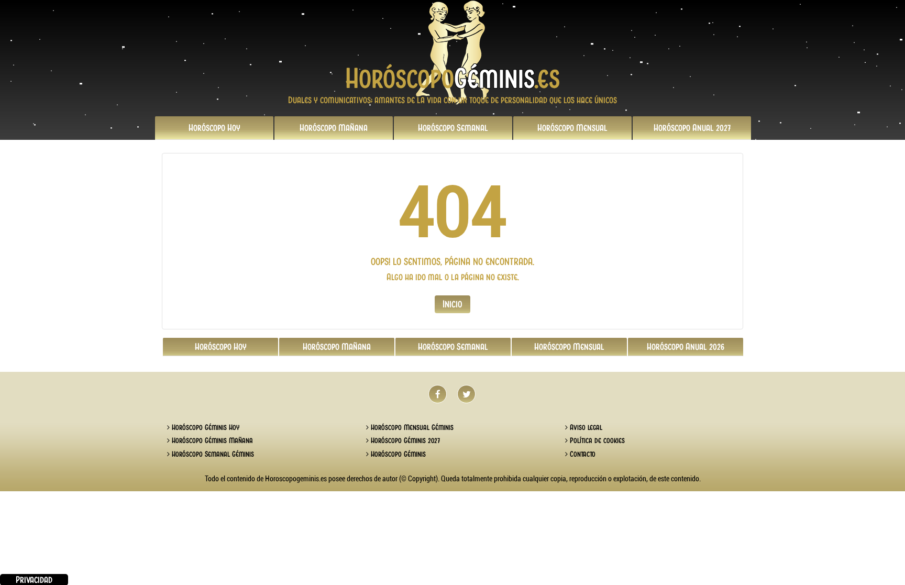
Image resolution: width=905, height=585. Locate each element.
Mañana (334, 128)
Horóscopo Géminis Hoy (204, 427)
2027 (692, 128)
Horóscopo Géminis (397, 454)
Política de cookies (596, 440)
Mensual (572, 128)
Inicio (452, 304)
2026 (685, 346)
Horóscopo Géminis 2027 (404, 440)
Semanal (453, 128)
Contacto (581, 454)
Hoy (214, 128)
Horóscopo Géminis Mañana (211, 440)
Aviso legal (585, 427)
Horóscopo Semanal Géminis (212, 454)
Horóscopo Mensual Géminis (411, 427)
